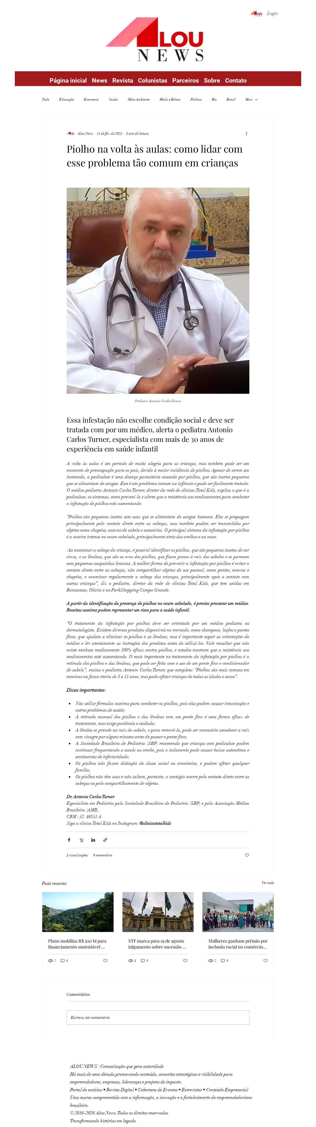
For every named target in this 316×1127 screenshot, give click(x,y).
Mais (249, 99)
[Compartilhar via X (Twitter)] (81, 840)
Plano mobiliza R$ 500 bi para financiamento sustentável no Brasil (77, 944)
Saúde (113, 99)
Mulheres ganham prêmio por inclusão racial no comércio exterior (238, 944)
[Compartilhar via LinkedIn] (93, 840)
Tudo (45, 99)
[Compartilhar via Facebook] (69, 840)
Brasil (231, 99)
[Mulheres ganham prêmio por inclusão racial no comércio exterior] (238, 912)
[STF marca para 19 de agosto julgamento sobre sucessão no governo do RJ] (158, 912)
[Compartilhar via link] (105, 840)
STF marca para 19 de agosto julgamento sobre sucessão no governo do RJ (158, 944)
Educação (66, 99)
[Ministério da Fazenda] (78, 912)
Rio (214, 99)
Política (196, 99)
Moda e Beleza (170, 99)
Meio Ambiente (139, 99)
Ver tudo (268, 883)
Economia (91, 99)
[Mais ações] (246, 133)
